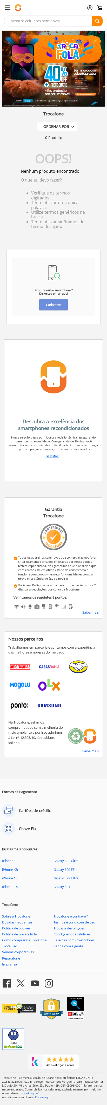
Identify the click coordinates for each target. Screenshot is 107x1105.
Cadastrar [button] (53, 304)
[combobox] (53, 21)
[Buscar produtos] (97, 21)
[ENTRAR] (89, 7)
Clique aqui (42, 1097)
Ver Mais (52, 456)
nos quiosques (28, 1093)
